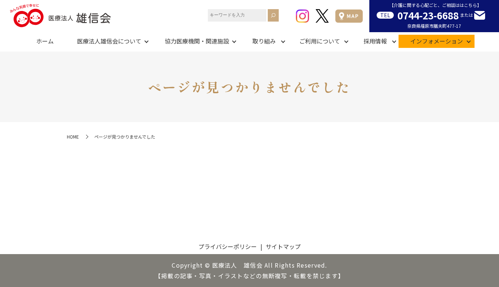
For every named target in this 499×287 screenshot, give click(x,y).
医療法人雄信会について (109, 41)
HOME (73, 136)
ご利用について (319, 41)
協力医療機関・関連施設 (197, 41)
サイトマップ (283, 246)
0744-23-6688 (428, 15)
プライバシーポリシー (227, 246)
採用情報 (375, 41)
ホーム (45, 41)
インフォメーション (436, 41)
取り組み (264, 41)
